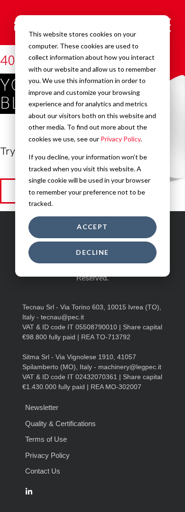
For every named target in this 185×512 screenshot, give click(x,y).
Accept (92, 227)
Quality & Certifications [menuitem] (60, 423)
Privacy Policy (120, 139)
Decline (92, 252)
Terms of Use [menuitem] (46, 439)
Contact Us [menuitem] (42, 471)
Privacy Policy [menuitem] (47, 455)
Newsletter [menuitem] (41, 407)
